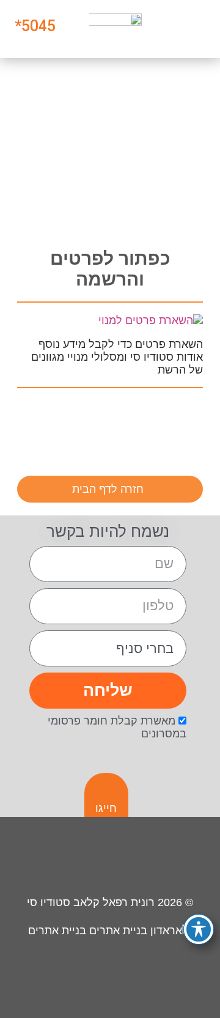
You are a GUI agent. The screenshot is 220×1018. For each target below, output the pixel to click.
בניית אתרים (58, 930)
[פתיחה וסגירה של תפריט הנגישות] (198, 929)
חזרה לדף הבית (108, 489)
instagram (186, 417)
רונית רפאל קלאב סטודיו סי (91, 902)
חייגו (106, 808)
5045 (38, 26)
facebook (148, 417)
